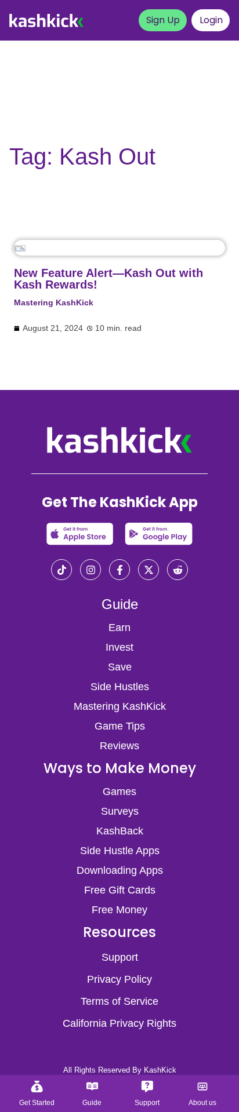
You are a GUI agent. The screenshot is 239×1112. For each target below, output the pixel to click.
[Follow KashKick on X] (148, 571)
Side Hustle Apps (120, 850)
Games (119, 791)
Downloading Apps (120, 870)
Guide (120, 604)
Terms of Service (119, 1001)
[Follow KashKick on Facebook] (119, 571)
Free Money (119, 910)
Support (120, 957)
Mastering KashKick (53, 302)
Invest (119, 647)
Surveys (120, 811)
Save (120, 667)
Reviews (119, 746)
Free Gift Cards (119, 890)
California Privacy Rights (119, 1023)
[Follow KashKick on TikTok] (61, 571)
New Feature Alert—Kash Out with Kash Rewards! (108, 279)
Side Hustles (119, 686)
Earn (119, 627)
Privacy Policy (119, 979)
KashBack (119, 831)
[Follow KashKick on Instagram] (90, 571)
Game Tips (120, 726)
